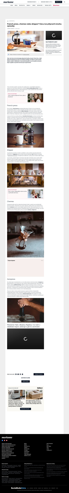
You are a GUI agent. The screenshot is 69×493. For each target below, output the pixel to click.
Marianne (31, 488)
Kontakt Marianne (6, 447)
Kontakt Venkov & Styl (7, 450)
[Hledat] (64, 2)
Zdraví (33, 5)
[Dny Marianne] (56, 5)
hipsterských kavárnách (12, 155)
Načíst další (25, 381)
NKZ (42, 488)
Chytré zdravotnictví (16, 472)
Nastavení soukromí (6, 454)
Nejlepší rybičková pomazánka (9, 481)
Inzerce (3, 458)
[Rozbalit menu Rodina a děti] (51, 5)
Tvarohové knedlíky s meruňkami (13, 480)
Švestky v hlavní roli (12, 478)
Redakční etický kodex (7, 451)
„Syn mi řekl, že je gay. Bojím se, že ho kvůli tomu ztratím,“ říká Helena (57, 471)
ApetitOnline (50, 443)
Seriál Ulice (10, 472)
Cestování (5, 466)
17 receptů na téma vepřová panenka (14, 479)
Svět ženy (49, 446)
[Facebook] (2, 440)
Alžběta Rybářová (10, 28)
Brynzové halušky (4, 482)
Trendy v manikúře (4, 471)
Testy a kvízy (15, 465)
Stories (26, 450)
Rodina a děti (48, 5)
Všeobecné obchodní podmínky (9, 455)
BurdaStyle (46, 488)
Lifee (57, 488)
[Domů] (9, 2)
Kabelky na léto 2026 (11, 473)
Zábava (28, 5)
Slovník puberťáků (9, 465)
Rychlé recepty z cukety (18, 482)
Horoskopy (26, 451)
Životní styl (22, 5)
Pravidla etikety (4, 465)
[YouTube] (6, 440)
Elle (28, 488)
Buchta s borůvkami (11, 482)
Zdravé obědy (13, 467)
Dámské (39, 488)
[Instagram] (4, 440)
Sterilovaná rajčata (5, 480)
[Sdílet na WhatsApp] (22, 374)
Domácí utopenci (17, 481)
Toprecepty (49, 450)
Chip (48, 447)
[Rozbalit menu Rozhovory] (42, 5)
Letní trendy (8, 467)
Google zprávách (26, 54)
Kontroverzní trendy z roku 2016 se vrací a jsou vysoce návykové (56, 465)
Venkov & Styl (27, 455)
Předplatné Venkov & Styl (8, 446)
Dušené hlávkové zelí (5, 478)
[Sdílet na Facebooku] (16, 374)
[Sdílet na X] (18, 374)
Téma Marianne (27, 454)
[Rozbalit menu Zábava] (30, 5)
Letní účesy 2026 (17, 473)
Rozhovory (39, 5)
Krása (16, 5)
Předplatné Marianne (7, 443)
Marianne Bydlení (25, 408)
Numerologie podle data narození (13, 466)
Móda (12, 5)
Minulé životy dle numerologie (12, 471)
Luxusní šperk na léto (5, 474)
